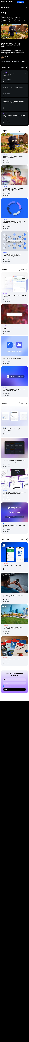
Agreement (9, 685)
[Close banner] (27, 2)
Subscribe (6, 689)
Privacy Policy (6, 685)
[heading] (8, 2)
